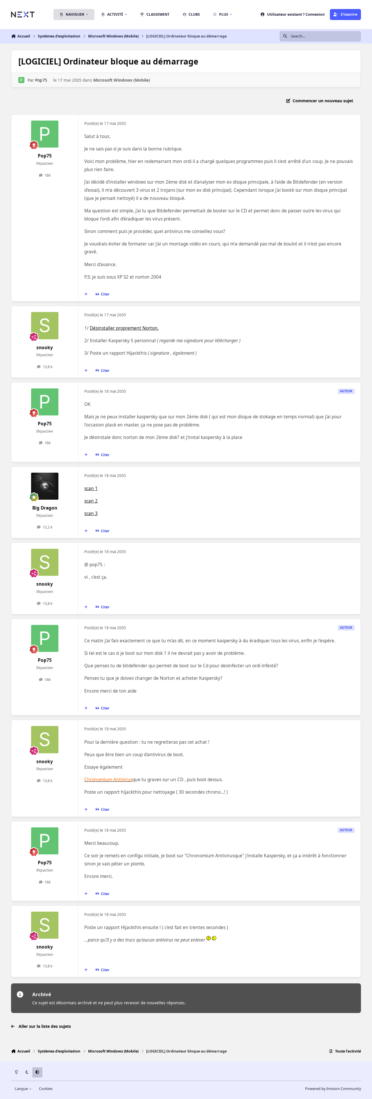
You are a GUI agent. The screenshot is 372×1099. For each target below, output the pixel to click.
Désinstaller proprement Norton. (124, 328)
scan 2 (91, 501)
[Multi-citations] (86, 294)
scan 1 (91, 488)
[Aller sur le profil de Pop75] (21, 80)
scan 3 (91, 513)
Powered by (333, 1088)
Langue (22, 1088)
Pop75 (41, 80)
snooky (44, 348)
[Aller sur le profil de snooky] (44, 325)
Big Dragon (44, 508)
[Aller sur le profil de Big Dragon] (44, 486)
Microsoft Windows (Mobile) (121, 80)
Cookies (46, 1088)
